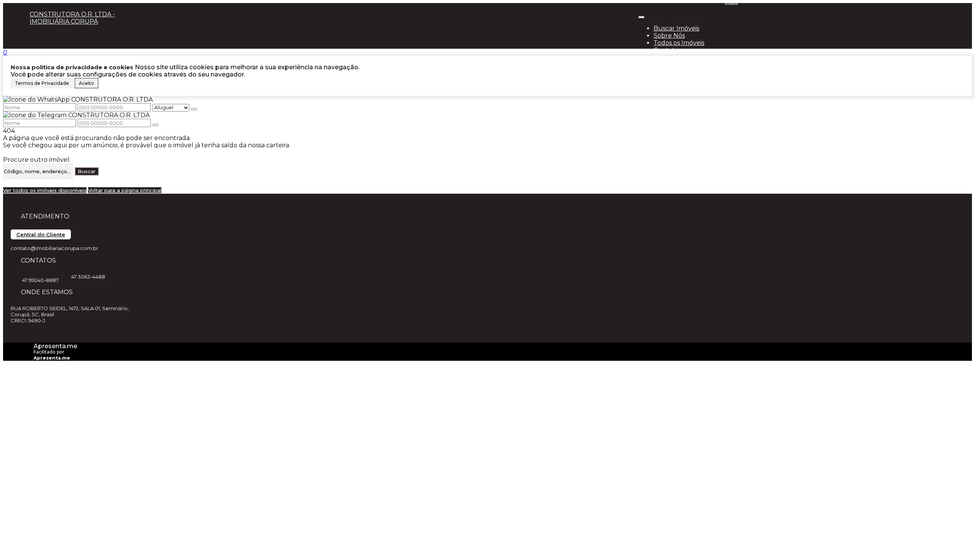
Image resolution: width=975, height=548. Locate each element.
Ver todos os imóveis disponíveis (44, 190)
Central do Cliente (40, 234)
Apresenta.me (55, 346)
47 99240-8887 (40, 280)
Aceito (86, 83)
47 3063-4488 (88, 277)
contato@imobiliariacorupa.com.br (54, 248)
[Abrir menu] (641, 15)
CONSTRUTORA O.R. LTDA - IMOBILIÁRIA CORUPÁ (72, 18)
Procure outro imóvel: (36, 159)
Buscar (87, 171)
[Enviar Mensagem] (155, 125)
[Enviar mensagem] (194, 109)
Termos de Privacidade (42, 83)
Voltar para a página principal (124, 190)
